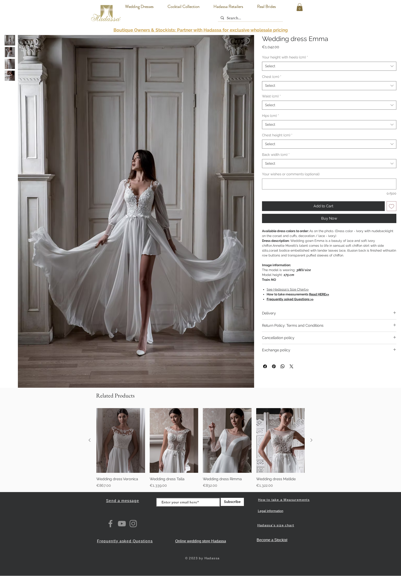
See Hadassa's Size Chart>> (288, 289)
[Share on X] (291, 366)
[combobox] (329, 66)
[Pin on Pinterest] (274, 366)
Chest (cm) (271, 77)
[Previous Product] (89, 440)
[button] (299, 7)
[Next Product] (311, 440)
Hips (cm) (270, 116)
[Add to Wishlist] (391, 206)
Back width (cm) (276, 155)
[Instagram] (133, 523)
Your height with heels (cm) (285, 57)
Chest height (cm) (277, 135)
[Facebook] (110, 523)
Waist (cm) (271, 96)
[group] (200, 448)
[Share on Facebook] (265, 366)
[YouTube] (122, 523)
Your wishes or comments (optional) (291, 174)
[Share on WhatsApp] (282, 366)
